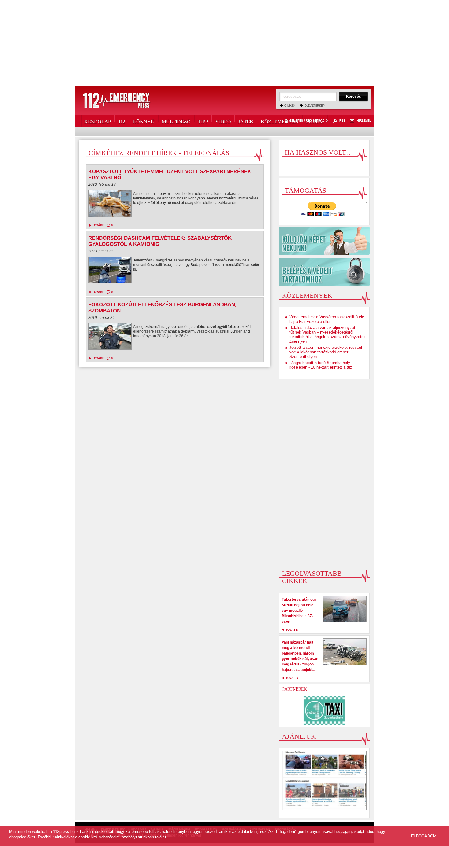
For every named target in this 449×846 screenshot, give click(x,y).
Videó (223, 120)
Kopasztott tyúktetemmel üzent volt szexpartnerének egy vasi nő (169, 175)
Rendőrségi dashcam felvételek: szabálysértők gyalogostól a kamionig (160, 241)
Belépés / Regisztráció (309, 120)
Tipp (203, 120)
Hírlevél (364, 120)
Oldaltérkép (315, 105)
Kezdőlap (97, 120)
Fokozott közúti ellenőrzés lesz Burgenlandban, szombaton (162, 308)
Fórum (315, 120)
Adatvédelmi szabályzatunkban (126, 837)
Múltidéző (176, 120)
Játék (246, 120)
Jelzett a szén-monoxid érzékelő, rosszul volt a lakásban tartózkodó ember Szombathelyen (325, 352)
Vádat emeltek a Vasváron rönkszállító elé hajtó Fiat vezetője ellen (326, 319)
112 (121, 120)
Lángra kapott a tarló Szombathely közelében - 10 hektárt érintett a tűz (320, 365)
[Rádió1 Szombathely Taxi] (324, 710)
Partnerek (294, 689)
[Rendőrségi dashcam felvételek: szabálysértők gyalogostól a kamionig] (110, 271)
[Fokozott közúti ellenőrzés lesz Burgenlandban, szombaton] (110, 338)
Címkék (289, 105)
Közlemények (280, 120)
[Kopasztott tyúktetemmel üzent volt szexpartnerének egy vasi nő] (110, 205)
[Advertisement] (224, 43)
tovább (98, 225)
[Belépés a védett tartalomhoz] (324, 272)
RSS (342, 120)
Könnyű (144, 120)
